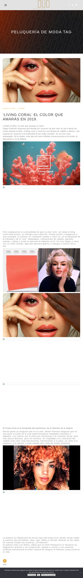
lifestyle (22, 108)
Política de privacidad (48, 575)
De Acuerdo (31, 575)
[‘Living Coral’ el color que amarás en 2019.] (41, 80)
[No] (80, 573)
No (38, 575)
